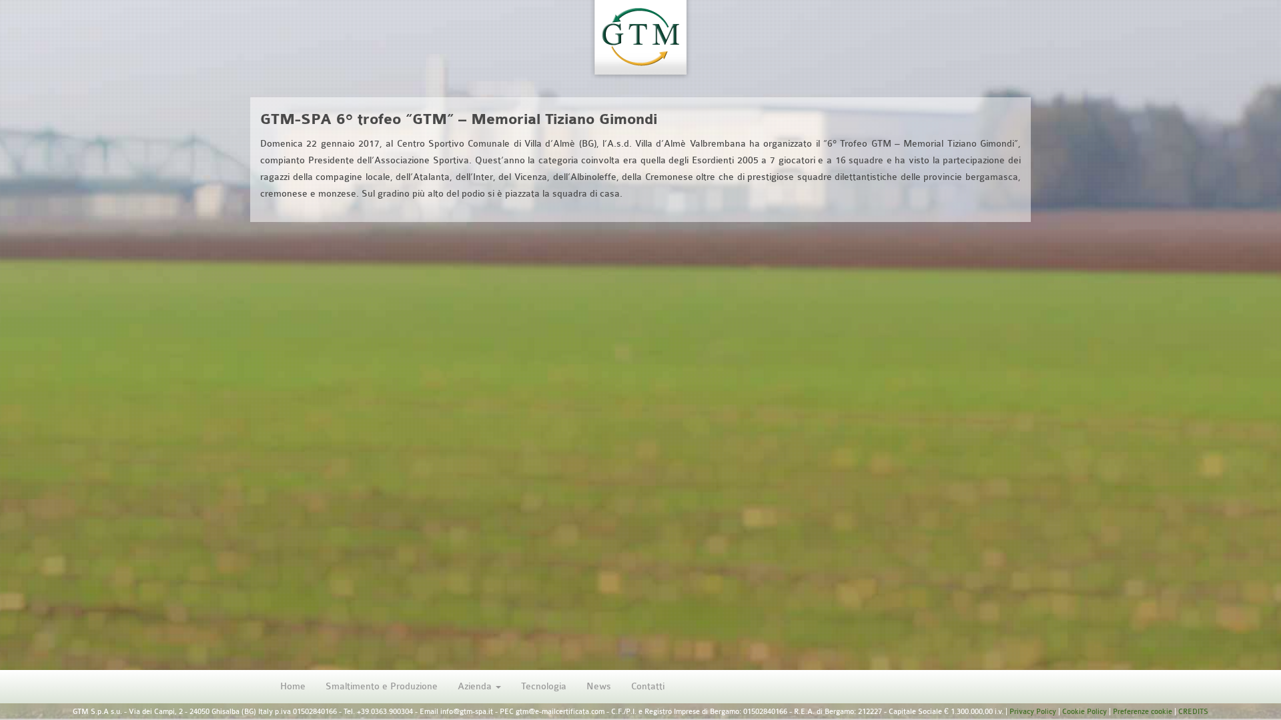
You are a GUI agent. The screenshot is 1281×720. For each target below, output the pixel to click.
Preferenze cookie (1142, 711)
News (598, 686)
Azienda (476, 686)
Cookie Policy (1084, 711)
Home (293, 686)
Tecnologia (543, 686)
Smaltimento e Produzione (382, 686)
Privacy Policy (1032, 711)
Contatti (648, 686)
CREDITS (1193, 711)
